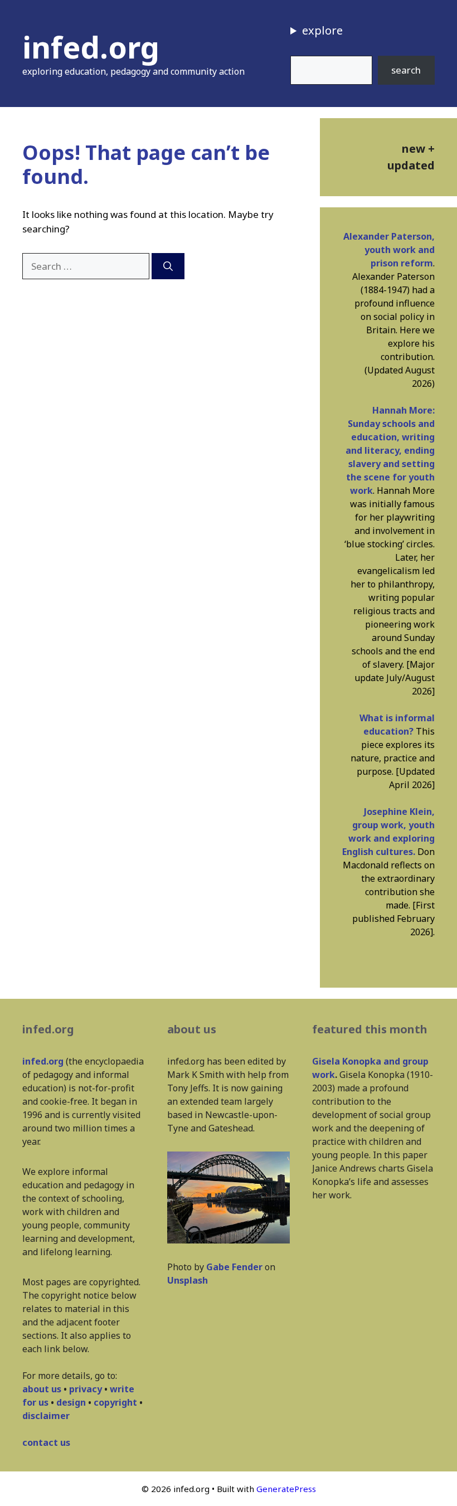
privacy (85, 1389)
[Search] (168, 266)
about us (41, 1389)
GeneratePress (286, 1488)
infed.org (90, 46)
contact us (46, 1442)
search (406, 70)
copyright (115, 1402)
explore (322, 30)
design (71, 1402)
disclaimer (46, 1416)
